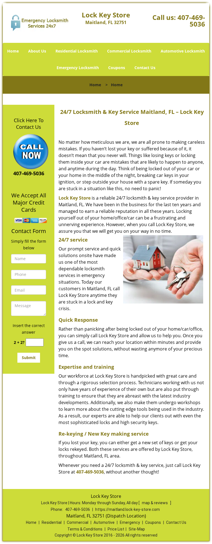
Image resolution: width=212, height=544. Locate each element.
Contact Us (144, 67)
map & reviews (155, 503)
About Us (37, 51)
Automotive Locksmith (183, 51)
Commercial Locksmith (129, 51)
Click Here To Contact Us (29, 123)
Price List (116, 529)
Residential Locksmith (76, 51)
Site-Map (137, 529)
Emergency (130, 522)
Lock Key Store (75, 198)
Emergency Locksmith (78, 67)
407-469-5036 (191, 20)
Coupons (116, 67)
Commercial (77, 522)
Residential (52, 522)
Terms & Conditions (84, 529)
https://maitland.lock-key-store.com (127, 509)
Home (13, 51)
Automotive (104, 522)
